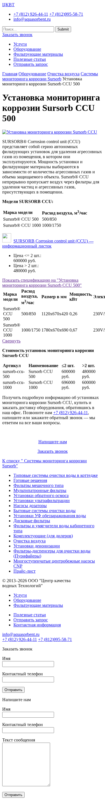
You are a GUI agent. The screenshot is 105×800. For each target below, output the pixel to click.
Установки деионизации (36, 546)
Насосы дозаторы (30, 505)
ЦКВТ (8, 4)
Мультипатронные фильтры (39, 490)
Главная (9, 73)
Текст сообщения (18, 740)
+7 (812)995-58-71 (66, 14)
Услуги (20, 44)
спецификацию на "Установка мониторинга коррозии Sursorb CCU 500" (42, 283)
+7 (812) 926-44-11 (30, 14)
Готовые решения (30, 480)
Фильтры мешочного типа (38, 485)
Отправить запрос (30, 64)
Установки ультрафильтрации (41, 500)
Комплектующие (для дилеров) (43, 535)
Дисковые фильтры (31, 520)
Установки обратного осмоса (41, 495)
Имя (6, 658)
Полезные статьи (29, 59)
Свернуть (11, 341)
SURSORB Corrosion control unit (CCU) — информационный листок (48, 243)
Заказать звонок (17, 34)
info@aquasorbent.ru (32, 19)
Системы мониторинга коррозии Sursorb (50, 76)
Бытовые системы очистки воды (44, 510)
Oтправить (13, 690)
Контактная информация (37, 624)
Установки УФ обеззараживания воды (49, 515)
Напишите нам (52, 441)
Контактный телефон (22, 673)
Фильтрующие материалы (38, 54)
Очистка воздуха (63, 73)
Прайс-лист (24, 571)
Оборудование (27, 49)
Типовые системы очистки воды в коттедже (55, 475)
